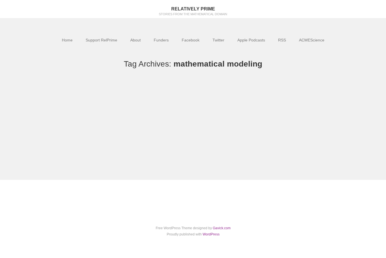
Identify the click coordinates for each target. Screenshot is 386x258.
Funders (161, 40)
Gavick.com (222, 228)
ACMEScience (311, 40)
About (135, 40)
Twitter (218, 40)
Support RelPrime (101, 40)
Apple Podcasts (251, 40)
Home (67, 40)
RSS (282, 40)
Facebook (190, 40)
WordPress (211, 234)
